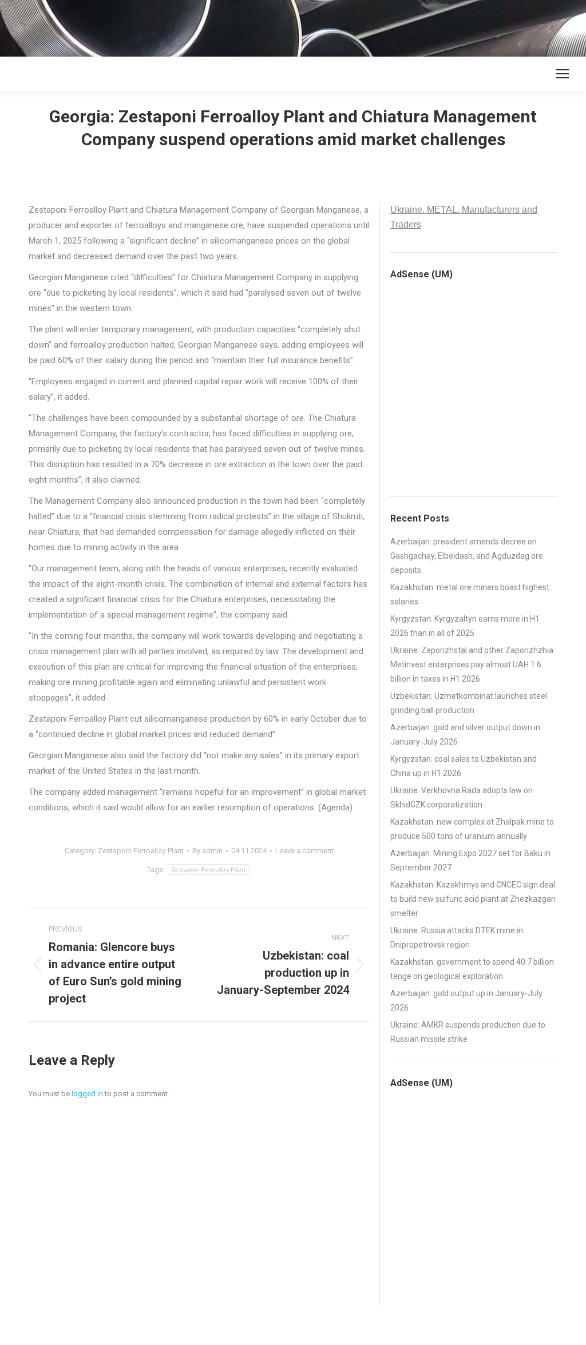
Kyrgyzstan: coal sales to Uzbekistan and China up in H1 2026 (463, 766)
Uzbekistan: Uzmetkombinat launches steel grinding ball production (468, 703)
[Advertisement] (208, 25)
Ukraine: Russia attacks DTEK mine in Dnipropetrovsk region (456, 937)
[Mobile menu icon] (563, 74)
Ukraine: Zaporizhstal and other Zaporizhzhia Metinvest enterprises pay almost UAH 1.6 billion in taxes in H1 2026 (471, 664)
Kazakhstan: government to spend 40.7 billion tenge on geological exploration (472, 969)
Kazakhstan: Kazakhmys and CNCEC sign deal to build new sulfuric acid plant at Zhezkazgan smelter (473, 899)
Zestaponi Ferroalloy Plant (141, 850)
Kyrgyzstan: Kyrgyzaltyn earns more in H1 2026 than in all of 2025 (465, 626)
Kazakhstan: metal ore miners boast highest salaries (469, 594)
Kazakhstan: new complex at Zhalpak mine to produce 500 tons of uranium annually (472, 829)
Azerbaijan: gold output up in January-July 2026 (466, 1000)
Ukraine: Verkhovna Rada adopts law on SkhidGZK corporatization (461, 797)
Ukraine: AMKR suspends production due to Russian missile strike (467, 1032)
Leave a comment (304, 850)
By (207, 850)
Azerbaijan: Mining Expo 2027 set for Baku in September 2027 (470, 860)
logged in (87, 1093)
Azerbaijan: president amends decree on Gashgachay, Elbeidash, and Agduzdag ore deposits (466, 556)
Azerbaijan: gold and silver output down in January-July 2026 (465, 734)
